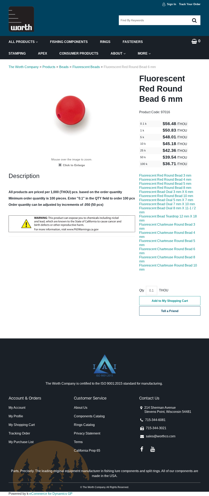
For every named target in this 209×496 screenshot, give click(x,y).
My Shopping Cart (22, 425)
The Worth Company (24, 67)
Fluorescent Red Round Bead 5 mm (165, 183)
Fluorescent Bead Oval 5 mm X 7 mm (166, 200)
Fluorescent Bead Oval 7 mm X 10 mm (167, 204)
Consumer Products (78, 53)
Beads (64, 67)
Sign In (171, 4)
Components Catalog (89, 416)
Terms (78, 442)
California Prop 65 (87, 450)
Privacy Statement (87, 433)
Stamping (17, 53)
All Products (22, 42)
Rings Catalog (84, 425)
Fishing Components (69, 42)
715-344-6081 (155, 420)
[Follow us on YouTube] (152, 449)
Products (48, 67)
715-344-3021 (156, 428)
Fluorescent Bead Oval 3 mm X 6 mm (166, 192)
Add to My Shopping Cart (170, 300)
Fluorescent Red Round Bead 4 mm (165, 179)
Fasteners (133, 42)
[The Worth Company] (21, 19)
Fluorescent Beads (86, 67)
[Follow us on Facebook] (141, 449)
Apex (42, 53)
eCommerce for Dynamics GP (50, 493)
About (116, 53)
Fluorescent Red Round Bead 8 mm (165, 187)
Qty (141, 290)
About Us (80, 407)
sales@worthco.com (160, 436)
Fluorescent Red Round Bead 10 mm (166, 196)
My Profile (16, 416)
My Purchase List (21, 442)
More (143, 53)
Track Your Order (189, 4)
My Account (17, 407)
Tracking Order (19, 433)
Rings (105, 42)
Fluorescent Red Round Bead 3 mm (165, 175)
